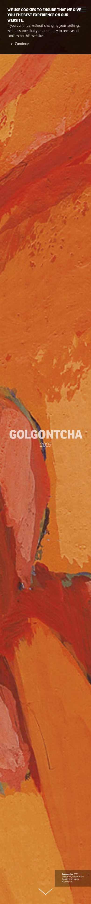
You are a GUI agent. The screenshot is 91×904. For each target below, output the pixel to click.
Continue (22, 44)
